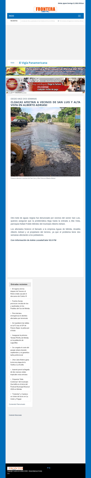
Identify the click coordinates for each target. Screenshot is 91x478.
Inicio (11, 16)
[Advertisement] (45, 43)
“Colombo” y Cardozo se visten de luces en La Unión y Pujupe (19, 396)
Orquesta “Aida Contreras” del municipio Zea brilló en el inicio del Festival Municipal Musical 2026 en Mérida (20, 384)
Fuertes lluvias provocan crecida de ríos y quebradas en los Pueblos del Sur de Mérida (23, 21)
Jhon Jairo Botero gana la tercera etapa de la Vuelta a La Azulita (19, 362)
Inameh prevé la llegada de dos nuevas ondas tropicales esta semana (19, 372)
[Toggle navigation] (79, 16)
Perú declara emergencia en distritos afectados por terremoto (68, 21)
